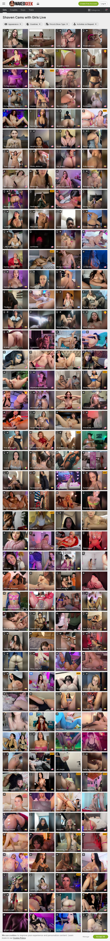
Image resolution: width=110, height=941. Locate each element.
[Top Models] (38, 3)
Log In (103, 4)
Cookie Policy (19, 938)
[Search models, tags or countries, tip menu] (106, 10)
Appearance (13, 24)
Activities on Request (85, 24)
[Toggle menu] (4, 3)
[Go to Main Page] (21, 3)
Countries (34, 24)
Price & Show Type (57, 24)
